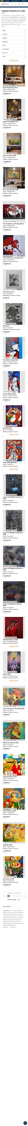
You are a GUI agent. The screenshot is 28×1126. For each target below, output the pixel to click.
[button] (24, 1)
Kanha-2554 (7, 674)
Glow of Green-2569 (9, 155)
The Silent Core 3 (8, 292)
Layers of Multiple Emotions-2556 (12, 604)
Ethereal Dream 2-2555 (10, 639)
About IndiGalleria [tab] (7, 906)
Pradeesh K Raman (12, 361)
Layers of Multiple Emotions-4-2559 (13, 497)
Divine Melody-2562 (9, 394)
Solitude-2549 (7, 845)
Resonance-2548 (8, 879)
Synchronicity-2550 (9, 811)
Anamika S (10, 293)
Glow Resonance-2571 (10, 87)
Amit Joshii (10, 710)
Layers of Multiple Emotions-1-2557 (13, 569)
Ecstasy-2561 (7, 428)
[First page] (3, 896)
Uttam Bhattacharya (12, 641)
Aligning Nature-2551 (10, 777)
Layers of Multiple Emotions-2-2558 (13, 533)
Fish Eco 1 (6, 326)
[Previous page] (6, 896)
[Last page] (25, 896)
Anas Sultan (10, 500)
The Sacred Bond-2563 (10, 360)
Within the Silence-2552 (11, 743)
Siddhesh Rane (11, 89)
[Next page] (22, 896)
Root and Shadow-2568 (10, 190)
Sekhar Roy (10, 430)
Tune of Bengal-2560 (10, 462)
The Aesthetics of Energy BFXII (13, 224)
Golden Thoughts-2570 (10, 121)
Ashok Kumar (10, 778)
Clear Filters (14, 60)
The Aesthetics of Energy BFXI (13, 258)
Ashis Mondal (10, 225)
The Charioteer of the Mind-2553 (13, 708)
